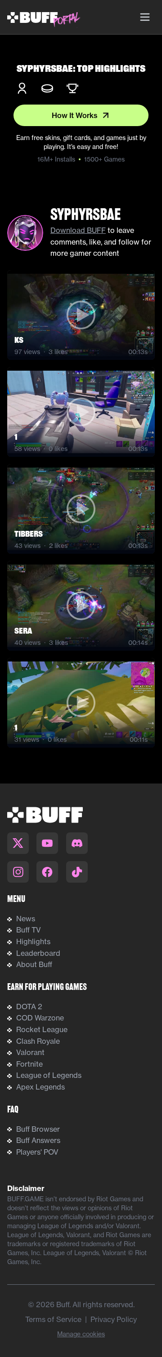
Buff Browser (38, 1129)
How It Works (75, 115)
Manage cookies (81, 1334)
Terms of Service (53, 1319)
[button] (81, 315)
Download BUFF (78, 230)
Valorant (30, 1052)
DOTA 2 (29, 1006)
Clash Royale (38, 1041)
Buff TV (28, 929)
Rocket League (42, 1029)
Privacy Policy (113, 1319)
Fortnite (29, 1063)
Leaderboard (38, 953)
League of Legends (48, 1075)
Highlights (33, 941)
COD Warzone (40, 1017)
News (25, 918)
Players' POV (37, 1151)
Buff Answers (38, 1140)
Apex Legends (40, 1086)
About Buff (34, 964)
